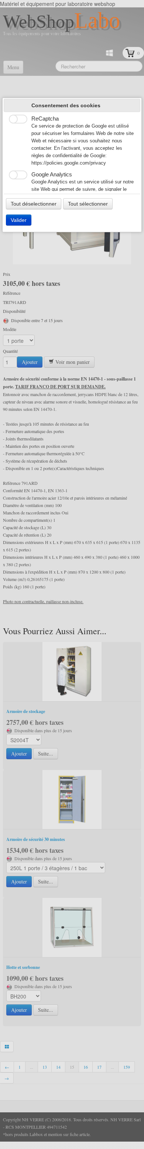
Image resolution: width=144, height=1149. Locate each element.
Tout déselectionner (33, 204)
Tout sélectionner (88, 204)
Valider (19, 220)
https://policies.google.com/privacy (68, 163)
